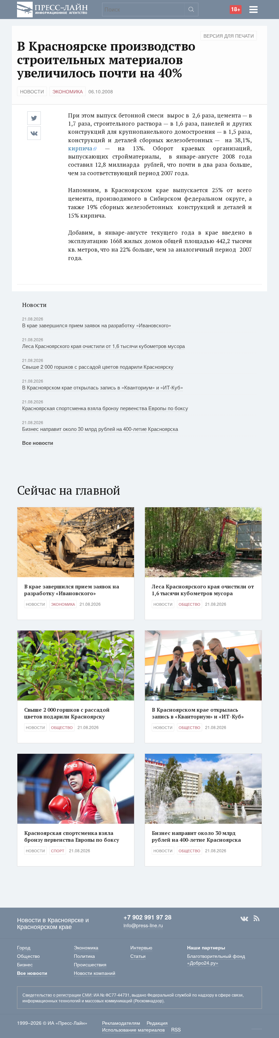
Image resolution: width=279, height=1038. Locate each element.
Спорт (57, 850)
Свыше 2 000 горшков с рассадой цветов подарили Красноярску (98, 366)
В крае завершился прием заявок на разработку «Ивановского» (96, 325)
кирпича (80, 148)
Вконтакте (244, 918)
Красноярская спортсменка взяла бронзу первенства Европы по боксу (105, 408)
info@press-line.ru (143, 925)
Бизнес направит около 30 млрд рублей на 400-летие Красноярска (100, 428)
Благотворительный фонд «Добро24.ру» (216, 959)
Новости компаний (94, 972)
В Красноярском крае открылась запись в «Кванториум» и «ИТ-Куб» (102, 387)
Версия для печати (228, 35)
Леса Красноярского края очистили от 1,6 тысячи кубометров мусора (103, 345)
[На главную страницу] (52, 8)
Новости (32, 91)
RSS (256, 918)
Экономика (67, 91)
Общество (189, 604)
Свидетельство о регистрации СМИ (57, 995)
